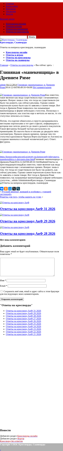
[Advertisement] (22, 381)
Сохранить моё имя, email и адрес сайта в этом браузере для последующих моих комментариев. (29, 292)
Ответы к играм (14, 26)
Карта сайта (12, 6)
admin (3, 85)
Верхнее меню (7, 19)
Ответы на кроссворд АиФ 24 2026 (23, 326)
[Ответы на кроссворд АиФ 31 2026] (14, 202)
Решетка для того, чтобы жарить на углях (20, 197)
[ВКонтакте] (2, 188)
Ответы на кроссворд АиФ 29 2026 (27, 221)
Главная (10, 3)
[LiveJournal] (18, 188)
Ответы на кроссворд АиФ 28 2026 (27, 233)
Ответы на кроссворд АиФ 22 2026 (23, 331)
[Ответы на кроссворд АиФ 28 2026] (14, 227)
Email (3, 286)
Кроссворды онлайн (16, 24)
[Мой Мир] (10, 188)
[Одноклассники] (6, 188)
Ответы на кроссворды (17, 32)
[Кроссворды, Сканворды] (13, 40)
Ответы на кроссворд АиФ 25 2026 (23, 324)
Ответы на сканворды (17, 29)
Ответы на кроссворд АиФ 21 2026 (23, 334)
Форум (9, 14)
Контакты (11, 9)
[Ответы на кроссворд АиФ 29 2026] (14, 215)
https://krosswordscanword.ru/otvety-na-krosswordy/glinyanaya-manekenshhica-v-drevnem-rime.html (29, 158)
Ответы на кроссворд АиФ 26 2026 (23, 321)
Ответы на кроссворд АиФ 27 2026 (23, 318)
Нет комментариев (42, 87)
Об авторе (11, 11)
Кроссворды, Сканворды (13, 42)
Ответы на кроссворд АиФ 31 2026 (27, 209)
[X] (14, 188)
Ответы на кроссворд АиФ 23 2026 (23, 329)
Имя (3, 280)
